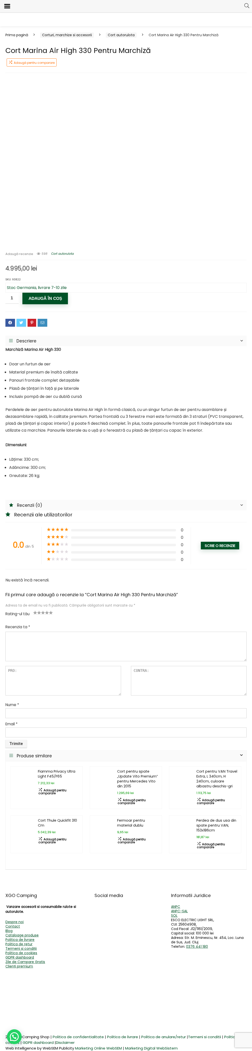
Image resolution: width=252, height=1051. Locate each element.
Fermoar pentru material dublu (131, 823)
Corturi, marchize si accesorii (67, 35)
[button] (14, 1036)
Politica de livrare (19, 939)
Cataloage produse (22, 935)
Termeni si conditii (204, 1036)
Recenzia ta (17, 626)
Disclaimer (65, 1042)
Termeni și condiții (21, 948)
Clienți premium (19, 966)
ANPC (175, 906)
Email (11, 724)
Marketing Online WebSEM (98, 1048)
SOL (174, 915)
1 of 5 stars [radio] (35, 612)
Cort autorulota (121, 35)
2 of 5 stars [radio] (37, 612)
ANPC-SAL (179, 911)
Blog (9, 930)
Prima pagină (16, 35)
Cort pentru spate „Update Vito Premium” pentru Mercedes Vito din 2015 (137, 779)
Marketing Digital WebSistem (151, 1048)
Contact (12, 926)
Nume (12, 704)
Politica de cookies (21, 952)
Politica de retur (18, 944)
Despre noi (14, 921)
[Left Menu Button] (7, 6)
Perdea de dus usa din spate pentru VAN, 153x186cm (216, 825)
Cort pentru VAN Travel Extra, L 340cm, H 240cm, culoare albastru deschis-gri (216, 779)
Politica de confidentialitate (78, 1036)
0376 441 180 (197, 946)
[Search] (247, 6)
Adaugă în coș (45, 298)
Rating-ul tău (17, 613)
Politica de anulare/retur (163, 1036)
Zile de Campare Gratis (25, 961)
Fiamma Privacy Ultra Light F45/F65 (56, 774)
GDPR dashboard (19, 957)
